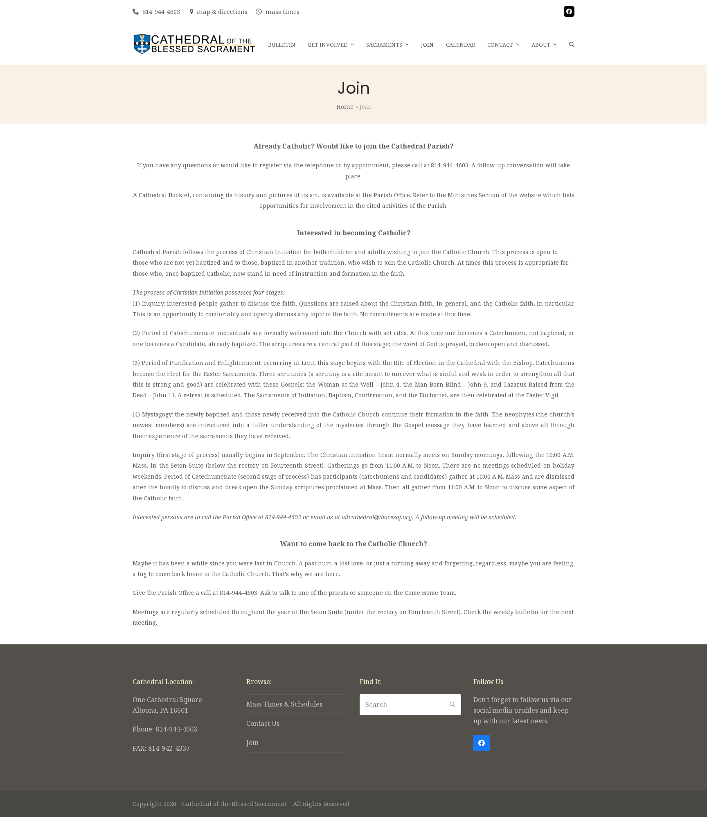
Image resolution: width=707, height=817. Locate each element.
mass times (282, 11)
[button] (572, 44)
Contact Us (262, 723)
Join (252, 742)
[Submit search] (452, 704)
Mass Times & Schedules (284, 704)
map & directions (222, 11)
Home (345, 106)
